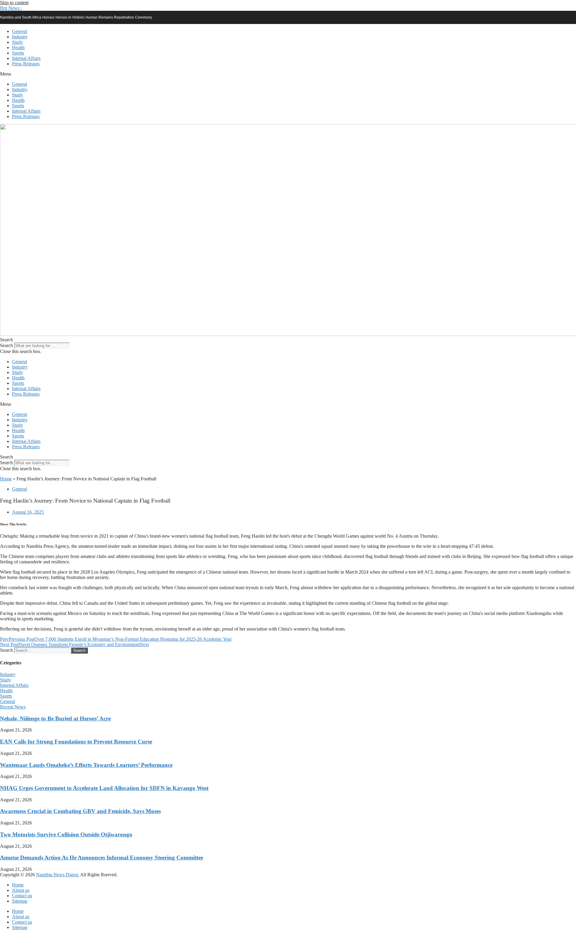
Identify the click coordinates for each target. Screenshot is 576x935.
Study (17, 42)
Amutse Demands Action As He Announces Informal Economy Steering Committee (101, 857)
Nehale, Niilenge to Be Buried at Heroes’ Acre (55, 718)
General (19, 31)
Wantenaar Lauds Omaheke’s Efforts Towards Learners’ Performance (86, 765)
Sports (18, 52)
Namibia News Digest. (57, 874)
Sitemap (19, 901)
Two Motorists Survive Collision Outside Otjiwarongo (66, 834)
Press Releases (26, 63)
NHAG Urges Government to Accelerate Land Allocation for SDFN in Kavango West (104, 788)
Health (18, 47)
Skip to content (14, 2)
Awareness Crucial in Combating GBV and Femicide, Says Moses (80, 811)
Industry (20, 36)
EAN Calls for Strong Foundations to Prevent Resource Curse (76, 741)
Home (6, 478)
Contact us (22, 895)
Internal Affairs (26, 58)
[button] (11, 7)
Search (6, 345)
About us (20, 890)
